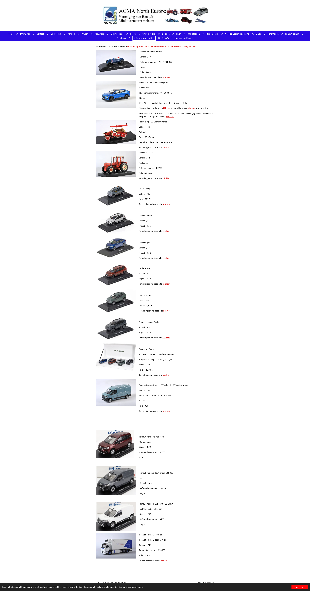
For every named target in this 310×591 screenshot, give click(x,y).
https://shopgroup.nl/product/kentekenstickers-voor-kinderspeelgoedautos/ (162, 46)
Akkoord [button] (299, 587)
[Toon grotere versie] (116, 62)
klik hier (166, 77)
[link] (162, 46)
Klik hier (165, 560)
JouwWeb (210, 583)
